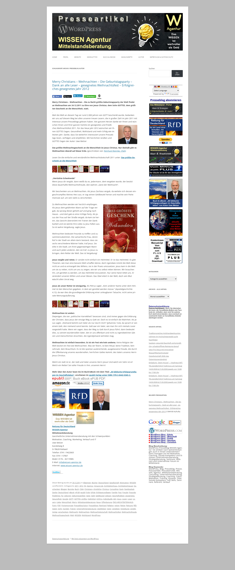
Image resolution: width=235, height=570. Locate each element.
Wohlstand (86, 515)
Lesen (124, 499)
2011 (77, 486)
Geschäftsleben (118, 495)
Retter (122, 505)
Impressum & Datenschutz (161, 57)
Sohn (60, 509)
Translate (174, 94)
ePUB (77, 492)
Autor (141, 57)
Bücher (95, 482)
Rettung (129, 505)
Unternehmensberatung (86, 509)
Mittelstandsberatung (86, 502)
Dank (121, 489)
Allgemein (87, 482)
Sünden (66, 509)
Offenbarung (106, 502)
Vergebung (124, 509)
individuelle (107, 499)
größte (84, 499)
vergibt (133, 509)
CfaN (82, 489)
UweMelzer (101, 509)
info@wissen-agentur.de (70, 462)
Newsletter (92, 57)
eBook (71, 492)
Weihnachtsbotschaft (99, 512)
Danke (54, 492)
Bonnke (71, 489)
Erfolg (93, 492)
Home (54, 57)
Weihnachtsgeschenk (60, 515)
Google (65, 499)
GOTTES (77, 499)
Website (77, 57)
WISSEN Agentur (60, 429)
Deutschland (103, 482)
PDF (59, 505)
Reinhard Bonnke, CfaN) (115, 151)
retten (117, 505)
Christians (88, 489)
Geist (88, 495)
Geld (93, 495)
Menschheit (66, 502)
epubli (82, 492)
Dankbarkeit (129, 489)
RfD (135, 505)
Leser (130, 499)
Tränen (73, 509)
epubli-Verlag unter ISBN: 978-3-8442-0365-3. (110, 375)
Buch (77, 489)
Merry (74, 502)
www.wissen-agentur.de (72, 465)
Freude (125, 492)
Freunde (132, 492)
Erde (88, 492)
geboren (67, 495)
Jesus (119, 499)
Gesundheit (57, 499)
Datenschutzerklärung (60, 539)
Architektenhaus (110, 486)
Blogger (64, 489)
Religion (110, 505)
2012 (81, 486)
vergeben (116, 509)
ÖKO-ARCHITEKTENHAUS (123, 502)
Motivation (124, 482)
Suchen (152, 68)
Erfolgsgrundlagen (103, 492)
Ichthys (99, 499)
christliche (97, 489)
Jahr (114, 499)
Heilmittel (92, 499)
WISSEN (133, 482)
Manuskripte (126, 57)
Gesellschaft (114, 482)
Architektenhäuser (125, 486)
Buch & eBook (109, 57)
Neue (98, 502)
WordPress (96, 515)
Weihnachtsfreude (129, 512)
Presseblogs (93, 505)
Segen (54, 509)
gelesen (108, 495)
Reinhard (102, 505)
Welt (72, 515)
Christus (105, 489)
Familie (114, 492)
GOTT (71, 499)
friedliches (56, 495)
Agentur (90, 486)
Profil (65, 57)
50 (85, 486)
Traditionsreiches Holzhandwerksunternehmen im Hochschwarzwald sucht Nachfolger (165, 336)
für (62, 495)
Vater (109, 509)
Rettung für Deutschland (63, 426)
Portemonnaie (67, 505)
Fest (120, 492)
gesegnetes (129, 495)
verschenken (63, 512)
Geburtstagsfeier (78, 495)
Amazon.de (98, 486)
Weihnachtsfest (114, 512)
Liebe (59, 502)
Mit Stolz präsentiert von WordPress (85, 539)
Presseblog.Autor (81, 505)
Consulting (114, 489)
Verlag (54, 512)
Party (54, 505)
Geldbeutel (100, 495)
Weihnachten (84, 512)
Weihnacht (73, 512)
